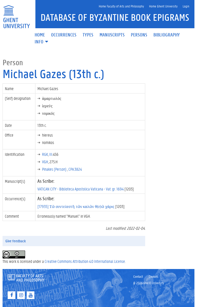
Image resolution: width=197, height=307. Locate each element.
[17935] (75, 206)
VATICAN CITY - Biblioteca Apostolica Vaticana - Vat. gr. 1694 (80, 188)
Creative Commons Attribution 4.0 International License (85, 261)
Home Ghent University (163, 6)
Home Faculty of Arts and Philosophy (121, 6)
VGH (45, 161)
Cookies (153, 276)
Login (186, 6)
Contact (138, 276)
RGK (45, 154)
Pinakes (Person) (54, 169)
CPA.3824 (75, 169)
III (50, 154)
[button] (42, 42)
